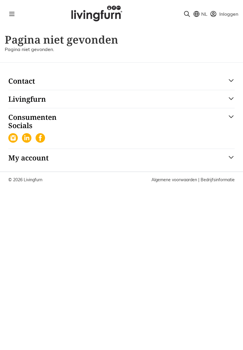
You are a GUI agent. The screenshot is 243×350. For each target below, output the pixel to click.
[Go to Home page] (96, 13)
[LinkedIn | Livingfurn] (27, 138)
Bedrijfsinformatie (218, 179)
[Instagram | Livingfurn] (13, 138)
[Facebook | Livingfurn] (41, 138)
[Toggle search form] (187, 14)
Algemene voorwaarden (174, 179)
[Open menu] (12, 14)
